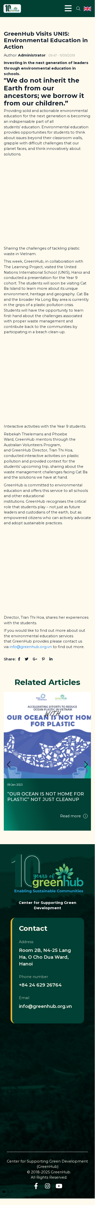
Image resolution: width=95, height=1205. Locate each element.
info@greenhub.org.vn (31, 647)
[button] (85, 765)
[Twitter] (26, 659)
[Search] (78, 8)
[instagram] (47, 1186)
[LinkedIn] (51, 659)
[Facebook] (19, 659)
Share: (10, 659)
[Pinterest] (43, 659)
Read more (71, 816)
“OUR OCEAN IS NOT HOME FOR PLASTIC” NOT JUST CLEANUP (46, 796)
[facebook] (36, 1186)
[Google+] (35, 659)
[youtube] (58, 1186)
